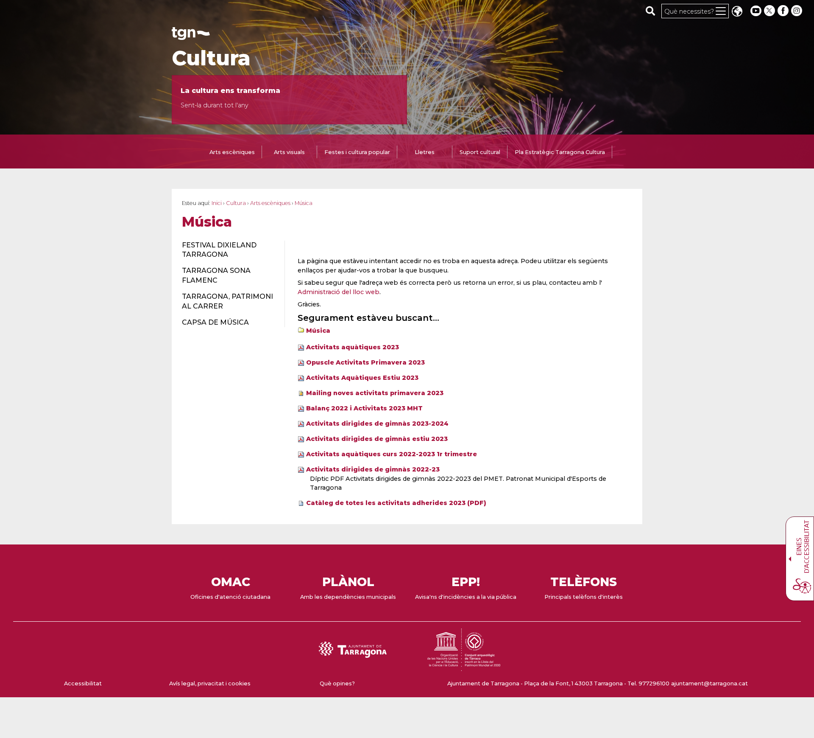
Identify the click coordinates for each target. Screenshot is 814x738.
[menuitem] (228, 250)
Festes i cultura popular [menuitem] (357, 152)
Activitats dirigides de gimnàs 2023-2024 (377, 423)
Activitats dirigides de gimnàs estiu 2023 (377, 439)
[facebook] (784, 10)
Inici (217, 203)
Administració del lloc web (338, 292)
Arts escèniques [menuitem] (232, 152)
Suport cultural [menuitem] (480, 152)
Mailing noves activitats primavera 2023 (374, 393)
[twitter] (770, 10)
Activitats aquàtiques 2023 (352, 347)
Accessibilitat (83, 683)
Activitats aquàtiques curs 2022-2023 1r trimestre (391, 454)
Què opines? (337, 683)
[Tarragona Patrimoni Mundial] (463, 667)
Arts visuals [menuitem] (289, 152)
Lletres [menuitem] (425, 152)
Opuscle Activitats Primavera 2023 (365, 362)
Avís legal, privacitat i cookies (210, 683)
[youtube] (756, 10)
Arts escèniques (270, 203)
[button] (737, 12)
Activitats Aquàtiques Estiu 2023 (362, 378)
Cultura (211, 58)
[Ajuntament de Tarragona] (191, 36)
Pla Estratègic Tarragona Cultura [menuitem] (560, 152)
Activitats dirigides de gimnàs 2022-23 (373, 469)
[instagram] (797, 10)
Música (318, 330)
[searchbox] (650, 10)
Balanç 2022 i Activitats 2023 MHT (364, 408)
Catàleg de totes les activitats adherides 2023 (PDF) (396, 503)
